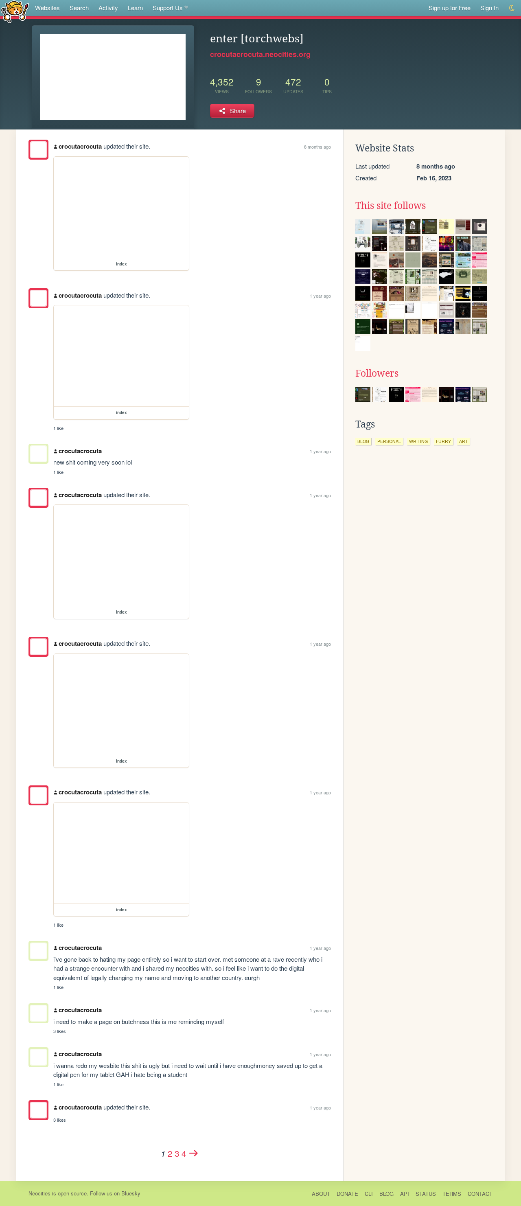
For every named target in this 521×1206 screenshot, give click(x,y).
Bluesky (130, 1193)
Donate (347, 1193)
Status (426, 1193)
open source (72, 1193)
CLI (369, 1193)
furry (443, 441)
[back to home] (15, 11)
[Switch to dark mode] (512, 8)
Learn (135, 7)
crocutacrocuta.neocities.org (260, 54)
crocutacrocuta (80, 146)
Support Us (168, 7)
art (463, 441)
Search (79, 7)
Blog (386, 1193)
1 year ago (320, 295)
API (404, 1193)
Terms (451, 1193)
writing (418, 441)
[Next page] (193, 1153)
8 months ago (317, 146)
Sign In (489, 7)
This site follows (390, 205)
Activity (108, 7)
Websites (47, 7)
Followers (376, 373)
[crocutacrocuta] (38, 149)
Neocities (39, 1193)
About (321, 1193)
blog (363, 441)
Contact (480, 1193)
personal (389, 441)
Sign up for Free (450, 7)
